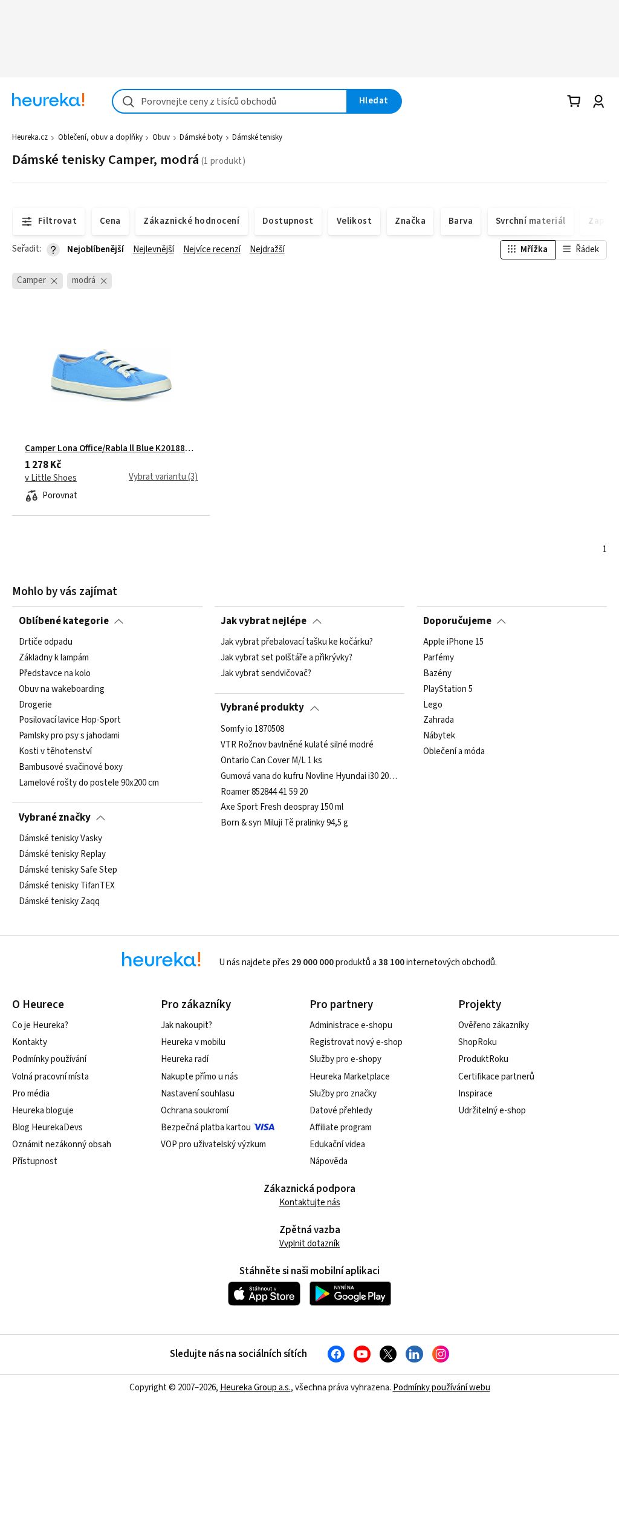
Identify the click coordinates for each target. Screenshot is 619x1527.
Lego (432, 704)
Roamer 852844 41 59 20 (264, 792)
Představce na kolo (55, 674)
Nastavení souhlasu (198, 1093)
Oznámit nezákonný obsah (61, 1144)
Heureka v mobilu (193, 1042)
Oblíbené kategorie (64, 621)
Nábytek (439, 736)
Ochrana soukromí (194, 1110)
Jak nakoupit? (186, 1025)
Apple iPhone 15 (453, 642)
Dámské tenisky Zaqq (59, 901)
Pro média (31, 1093)
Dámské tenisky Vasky (60, 839)
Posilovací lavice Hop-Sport (70, 720)
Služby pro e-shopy (345, 1059)
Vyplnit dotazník (309, 1243)
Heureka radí (185, 1059)
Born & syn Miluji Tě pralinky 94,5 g (284, 823)
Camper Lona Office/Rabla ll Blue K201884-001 (111, 449)
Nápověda (329, 1161)
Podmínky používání (49, 1059)
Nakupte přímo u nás (199, 1076)
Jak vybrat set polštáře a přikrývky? (286, 658)
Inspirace (475, 1093)
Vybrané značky (55, 817)
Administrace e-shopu (351, 1025)
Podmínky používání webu (441, 1387)
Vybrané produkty (262, 707)
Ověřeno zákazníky (493, 1025)
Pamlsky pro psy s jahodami (69, 736)
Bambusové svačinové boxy (71, 767)
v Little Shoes (51, 478)
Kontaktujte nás (309, 1202)
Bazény (437, 674)
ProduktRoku (483, 1059)
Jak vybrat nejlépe (263, 621)
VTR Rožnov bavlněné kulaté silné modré (297, 745)
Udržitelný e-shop (492, 1110)
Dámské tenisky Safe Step (68, 870)
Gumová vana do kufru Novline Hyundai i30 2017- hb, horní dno (309, 776)
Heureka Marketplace (350, 1076)
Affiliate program (341, 1127)
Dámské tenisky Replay (62, 854)
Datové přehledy (341, 1110)
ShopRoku (477, 1042)
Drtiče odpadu (46, 642)
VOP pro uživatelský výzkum (213, 1144)
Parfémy (438, 658)
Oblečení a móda (454, 752)
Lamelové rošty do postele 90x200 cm (89, 783)
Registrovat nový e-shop (356, 1042)
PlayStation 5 (448, 689)
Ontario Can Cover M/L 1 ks (271, 760)
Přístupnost (34, 1161)
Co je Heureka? (40, 1025)
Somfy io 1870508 (252, 729)
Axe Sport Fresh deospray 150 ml (282, 807)
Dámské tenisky (257, 137)
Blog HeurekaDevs (47, 1127)
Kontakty (29, 1042)
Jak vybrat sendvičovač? (266, 674)
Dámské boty (201, 137)
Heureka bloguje (43, 1110)
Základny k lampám (54, 658)
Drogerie (35, 704)
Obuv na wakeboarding (62, 689)
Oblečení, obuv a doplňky (100, 137)
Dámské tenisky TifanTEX (67, 885)
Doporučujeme (457, 621)
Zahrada (438, 720)
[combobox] (230, 101)
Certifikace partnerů (496, 1076)
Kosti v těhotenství (55, 752)
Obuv (161, 137)
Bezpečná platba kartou (206, 1127)
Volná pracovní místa (50, 1076)
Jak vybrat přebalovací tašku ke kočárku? (297, 642)
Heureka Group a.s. (255, 1387)
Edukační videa (337, 1144)
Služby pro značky (343, 1093)
